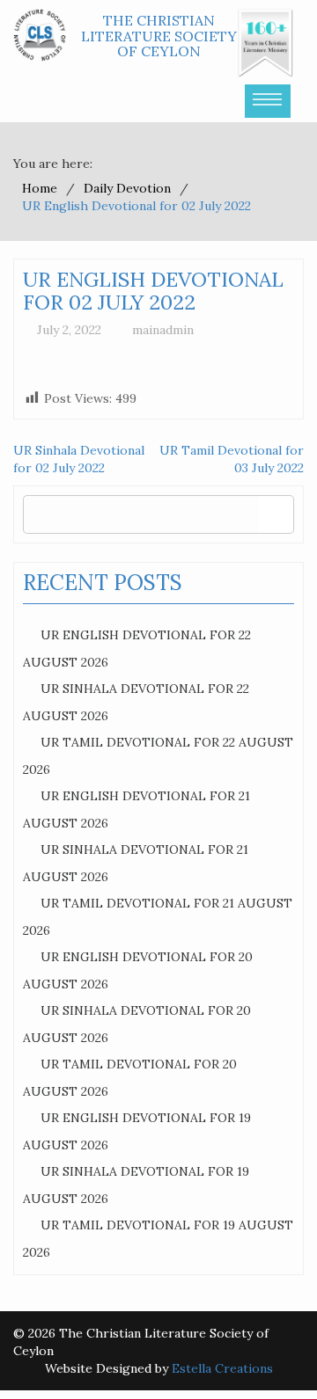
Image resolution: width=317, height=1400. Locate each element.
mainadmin (163, 330)
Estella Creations (222, 1368)
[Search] (276, 514)
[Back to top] (268, 1351)
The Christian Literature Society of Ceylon (159, 35)
